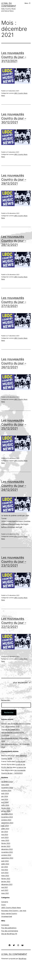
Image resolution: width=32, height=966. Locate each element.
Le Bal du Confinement (14, 954)
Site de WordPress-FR (9, 934)
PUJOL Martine (6, 767)
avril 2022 (4, 873)
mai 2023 (4, 834)
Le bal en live (20, 761)
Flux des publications (8, 928)
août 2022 (5, 861)
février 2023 (5, 843)
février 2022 (5, 878)
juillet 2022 (5, 864)
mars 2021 (5, 893)
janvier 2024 (5, 811)
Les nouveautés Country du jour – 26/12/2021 (13, 363)
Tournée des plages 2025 (10, 729)
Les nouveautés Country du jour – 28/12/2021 (13, 241)
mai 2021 (4, 887)
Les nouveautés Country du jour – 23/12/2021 (13, 561)
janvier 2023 (5, 846)
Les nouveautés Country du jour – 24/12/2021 (13, 486)
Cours (3, 905)
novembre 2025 (7, 782)
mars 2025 (5, 785)
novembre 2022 (7, 852)
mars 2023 (5, 840)
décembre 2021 (6, 884)
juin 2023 (4, 832)
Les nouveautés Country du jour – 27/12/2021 (13, 302)
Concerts (4, 902)
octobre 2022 (6, 855)
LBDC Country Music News (11, 907)
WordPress (22, 958)
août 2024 (5, 793)
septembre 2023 (7, 823)
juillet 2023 (5, 829)
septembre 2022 (7, 858)
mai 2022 (4, 870)
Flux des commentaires (9, 931)
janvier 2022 (5, 881)
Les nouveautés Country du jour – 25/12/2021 (13, 424)
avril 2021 (4, 890)
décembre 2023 (7, 814)
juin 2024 (4, 796)
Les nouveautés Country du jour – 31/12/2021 (13, 57)
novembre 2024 (7, 788)
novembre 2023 (7, 817)
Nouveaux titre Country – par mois (13, 911)
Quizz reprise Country (9, 913)
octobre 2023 (6, 820)
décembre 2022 (7, 849)
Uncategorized (6, 916)
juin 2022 (4, 867)
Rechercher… (6, 700)
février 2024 (5, 808)
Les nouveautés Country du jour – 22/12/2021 (13, 623)
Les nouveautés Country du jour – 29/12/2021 (13, 179)
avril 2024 (5, 802)
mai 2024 (4, 799)
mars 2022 (5, 875)
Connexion (5, 925)
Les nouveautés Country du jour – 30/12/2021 (13, 118)
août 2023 (5, 826)
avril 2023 (4, 837)
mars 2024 (5, 805)
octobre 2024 (6, 790)
